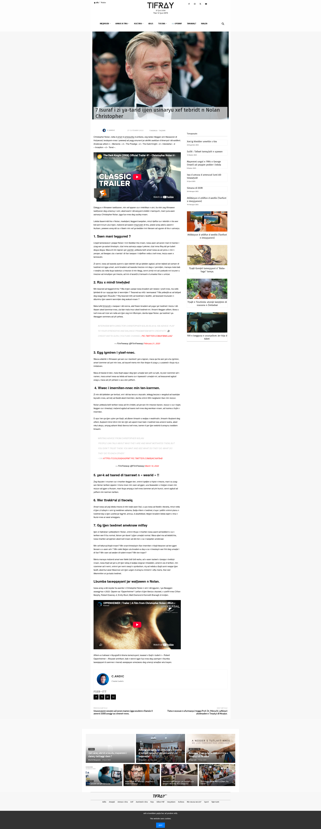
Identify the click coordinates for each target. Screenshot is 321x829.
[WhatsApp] (107, 697)
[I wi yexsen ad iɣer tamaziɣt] (104, 775)
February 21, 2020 (152, 343)
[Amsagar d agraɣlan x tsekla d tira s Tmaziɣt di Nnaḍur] (210, 748)
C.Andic (111, 130)
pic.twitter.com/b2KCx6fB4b (147, 458)
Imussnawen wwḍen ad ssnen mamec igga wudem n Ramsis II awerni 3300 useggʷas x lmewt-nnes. (123, 712)
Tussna (91, 749)
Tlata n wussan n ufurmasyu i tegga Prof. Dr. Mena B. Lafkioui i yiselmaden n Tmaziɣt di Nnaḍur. (197, 712)
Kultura (166, 779)
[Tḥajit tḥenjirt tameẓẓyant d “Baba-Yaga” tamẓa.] (207, 255)
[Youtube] (206, 4)
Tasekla (153, 130)
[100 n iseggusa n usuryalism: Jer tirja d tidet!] (207, 322)
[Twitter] (200, 4)
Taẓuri (162, 130)
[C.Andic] (105, 130)
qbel (160, 825)
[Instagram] (194, 4)
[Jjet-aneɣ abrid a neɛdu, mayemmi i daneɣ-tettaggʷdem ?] (110, 748)
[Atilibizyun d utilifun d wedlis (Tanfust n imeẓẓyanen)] (207, 221)
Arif (202, 779)
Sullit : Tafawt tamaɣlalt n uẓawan (205, 151)
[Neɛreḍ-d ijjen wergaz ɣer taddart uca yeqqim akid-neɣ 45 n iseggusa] (179, 775)
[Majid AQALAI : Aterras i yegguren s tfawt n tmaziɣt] (142, 775)
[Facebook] (189, 4)
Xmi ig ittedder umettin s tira (202, 141)
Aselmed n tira (194, 749)
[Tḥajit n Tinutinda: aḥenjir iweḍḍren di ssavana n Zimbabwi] (207, 289)
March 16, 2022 (152, 465)
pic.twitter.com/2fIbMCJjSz (157, 335)
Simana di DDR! (195, 188)
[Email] (113, 697)
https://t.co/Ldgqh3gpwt (117, 458)
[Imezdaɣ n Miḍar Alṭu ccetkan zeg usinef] (217, 775)
